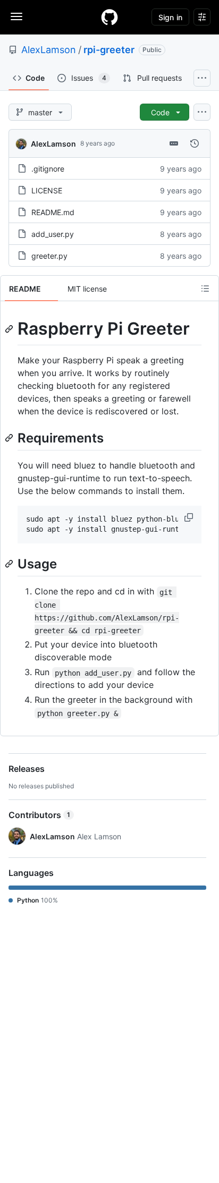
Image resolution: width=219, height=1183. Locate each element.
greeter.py (49, 255)
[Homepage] (109, 16)
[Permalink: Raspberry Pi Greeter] (10, 328)
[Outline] (205, 288)
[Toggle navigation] (16, 16)
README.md (52, 212)
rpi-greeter (108, 49)
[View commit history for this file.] (195, 143)
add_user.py (52, 234)
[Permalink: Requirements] (10, 437)
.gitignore (47, 168)
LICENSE (46, 190)
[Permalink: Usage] (10, 563)
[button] (189, 517)
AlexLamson (48, 49)
